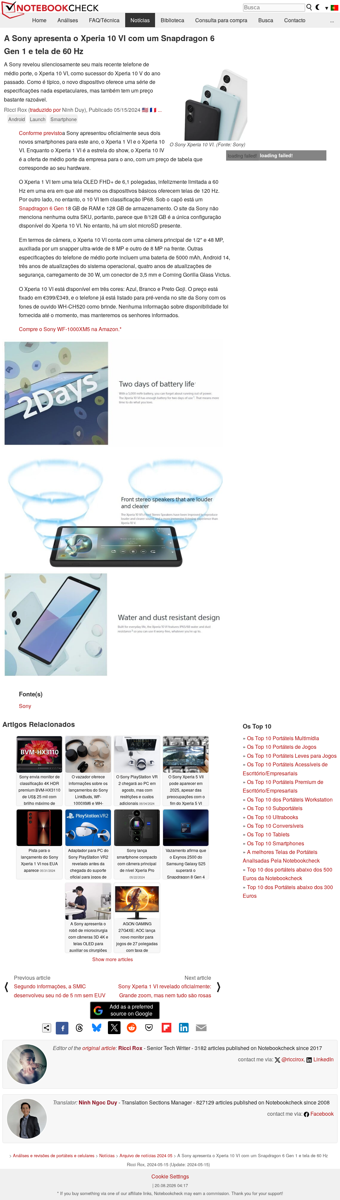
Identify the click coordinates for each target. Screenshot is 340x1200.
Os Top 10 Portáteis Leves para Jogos (292, 755)
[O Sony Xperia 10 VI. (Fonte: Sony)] (207, 100)
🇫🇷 (153, 109)
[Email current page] (201, 1028)
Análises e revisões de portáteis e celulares (53, 1155)
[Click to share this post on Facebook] (62, 1028)
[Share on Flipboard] (166, 1027)
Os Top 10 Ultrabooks (272, 817)
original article (99, 1048)
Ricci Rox (130, 1048)
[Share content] (46, 1028)
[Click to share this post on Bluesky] (96, 1028)
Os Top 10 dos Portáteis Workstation (290, 799)
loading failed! (242, 155)
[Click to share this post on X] (114, 1027)
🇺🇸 (145, 109)
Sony (25, 706)
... (332, 20)
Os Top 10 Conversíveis (275, 825)
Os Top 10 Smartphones (275, 843)
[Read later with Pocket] (149, 1027)
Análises (67, 20)
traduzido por (45, 109)
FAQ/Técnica (104, 20)
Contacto (294, 20)
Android (16, 118)
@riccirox (292, 1059)
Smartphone (63, 118)
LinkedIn (323, 1059)
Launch (37, 118)
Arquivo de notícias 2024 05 (146, 1155)
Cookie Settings (170, 1176)
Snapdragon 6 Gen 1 (43, 208)
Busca (265, 20)
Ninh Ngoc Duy (98, 1102)
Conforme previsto (40, 133)
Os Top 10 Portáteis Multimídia (283, 738)
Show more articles (112, 959)
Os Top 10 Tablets (268, 834)
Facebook (321, 1113)
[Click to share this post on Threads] (79, 1028)
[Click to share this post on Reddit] (131, 1027)
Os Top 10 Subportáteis (274, 808)
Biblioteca (172, 20)
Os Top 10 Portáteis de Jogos (281, 746)
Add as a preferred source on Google (131, 1010)
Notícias (140, 20)
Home (39, 20)
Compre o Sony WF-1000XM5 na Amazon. (69, 329)
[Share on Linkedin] (183, 1027)
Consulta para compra (221, 20)
